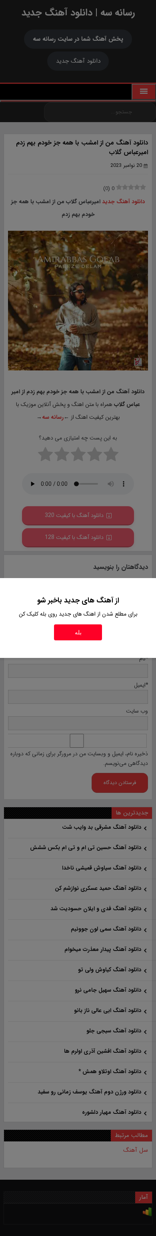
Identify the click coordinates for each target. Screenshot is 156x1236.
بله (78, 632)
